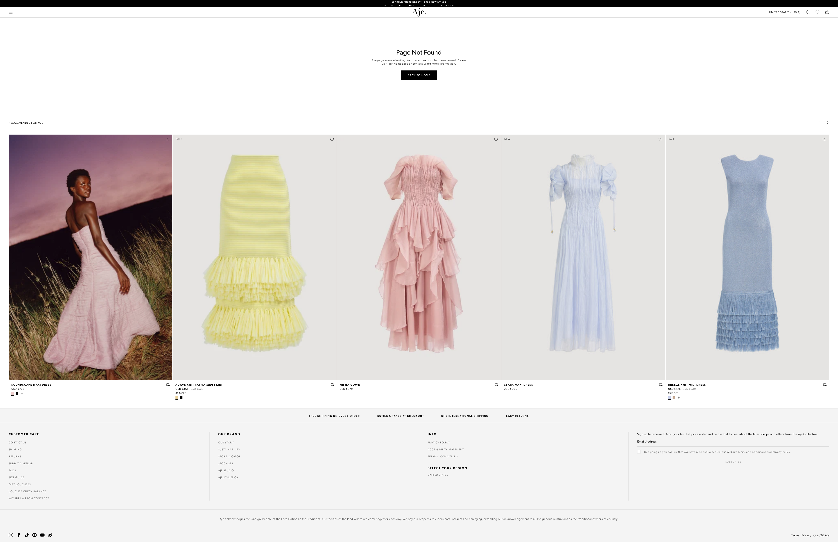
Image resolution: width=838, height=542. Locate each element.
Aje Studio (226, 470)
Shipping (15, 449)
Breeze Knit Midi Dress (687, 384)
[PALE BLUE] (669, 397)
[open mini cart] (827, 12)
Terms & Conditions (443, 456)
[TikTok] (26, 535)
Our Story (226, 442)
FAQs (12, 470)
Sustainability (229, 449)
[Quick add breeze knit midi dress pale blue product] (825, 384)
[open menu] (11, 12)
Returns (15, 456)
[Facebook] (19, 535)
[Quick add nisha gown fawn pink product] (496, 384)
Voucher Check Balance (27, 491)
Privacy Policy (439, 442)
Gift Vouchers (20, 484)
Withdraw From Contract (29, 498)
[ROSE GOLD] (674, 397)
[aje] (419, 12)
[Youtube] (42, 535)
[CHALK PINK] (12, 393)
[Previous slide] (818, 122)
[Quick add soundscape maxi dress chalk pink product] (168, 384)
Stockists (225, 463)
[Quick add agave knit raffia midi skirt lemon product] (332, 384)
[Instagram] (11, 535)
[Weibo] (50, 535)
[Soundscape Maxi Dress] (90, 257)
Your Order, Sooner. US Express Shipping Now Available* (419, 3)
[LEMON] (176, 397)
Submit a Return (21, 463)
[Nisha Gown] (419, 257)
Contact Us (17, 442)
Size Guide (16, 477)
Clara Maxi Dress (518, 384)
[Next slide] (827, 122)
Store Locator (229, 456)
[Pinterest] (34, 535)
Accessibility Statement (446, 449)
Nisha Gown (350, 384)
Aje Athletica (228, 477)
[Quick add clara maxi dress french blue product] (661, 384)
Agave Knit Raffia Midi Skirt (199, 384)
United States (438, 474)
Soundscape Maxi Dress (31, 384)
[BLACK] (17, 393)
